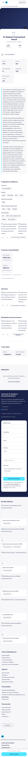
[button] (22, 2)
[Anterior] (3, 237)
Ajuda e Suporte (6, 712)
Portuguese (7, 725)
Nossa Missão (6, 655)
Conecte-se (5, 699)
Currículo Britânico (6, 188)
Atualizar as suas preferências (10, 692)
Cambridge (10, 195)
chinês (3, 209)
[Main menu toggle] (3, 2)
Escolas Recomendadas (8, 690)
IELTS (16, 195)
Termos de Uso (5, 745)
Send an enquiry (14, 754)
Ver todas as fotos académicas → (18, 238)
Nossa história (6, 657)
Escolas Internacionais (8, 677)
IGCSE (21, 195)
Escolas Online (6, 679)
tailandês (14, 209)
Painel (3, 714)
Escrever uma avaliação (14, 381)
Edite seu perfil (6, 709)
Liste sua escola (6, 707)
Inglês (3, 202)
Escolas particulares (7, 681)
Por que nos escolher (7, 662)
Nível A (3, 195)
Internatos (4, 675)
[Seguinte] (7, 237)
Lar (2, 6)
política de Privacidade (12, 484)
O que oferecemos (7, 660)
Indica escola (5, 672)
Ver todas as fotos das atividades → (18, 335)
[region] (14, 19)
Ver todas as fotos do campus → (18, 305)
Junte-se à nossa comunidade (10, 664)
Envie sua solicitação (14, 478)
